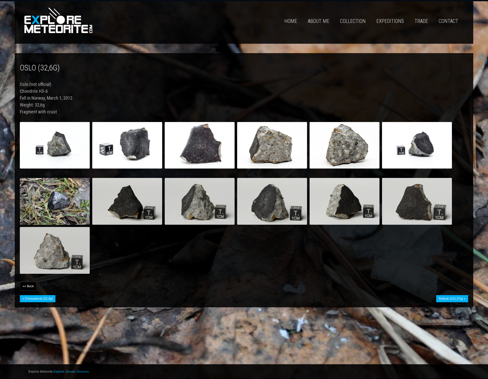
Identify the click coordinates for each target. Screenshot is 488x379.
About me (318, 21)
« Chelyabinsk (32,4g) (37, 298)
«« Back (28, 286)
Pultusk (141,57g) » (452, 298)
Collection (353, 21)
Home (290, 21)
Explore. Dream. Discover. (71, 371)
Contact (448, 21)
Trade (421, 21)
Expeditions (390, 21)
